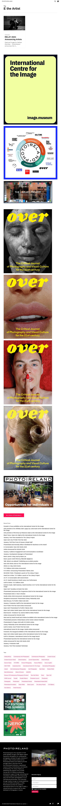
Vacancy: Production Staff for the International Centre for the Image (24, 603)
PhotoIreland (16, 681)
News (6, 31)
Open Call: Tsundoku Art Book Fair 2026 (16, 589)
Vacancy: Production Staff (11, 643)
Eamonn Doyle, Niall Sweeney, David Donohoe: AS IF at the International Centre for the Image (30, 585)
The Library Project (40, 684)
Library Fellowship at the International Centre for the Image (21, 624)
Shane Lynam (30, 684)
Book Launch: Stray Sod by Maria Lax (15, 556)
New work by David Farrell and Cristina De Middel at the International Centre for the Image (30, 617)
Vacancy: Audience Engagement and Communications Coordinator (23, 551)
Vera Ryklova (7, 687)
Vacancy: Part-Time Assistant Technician (16, 646)
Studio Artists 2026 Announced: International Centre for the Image (23, 596)
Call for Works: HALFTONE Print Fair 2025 (16, 627)
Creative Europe (51, 656)
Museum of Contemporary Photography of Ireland (16, 675)
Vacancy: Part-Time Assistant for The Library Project (19, 537)
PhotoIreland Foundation (10, 684)
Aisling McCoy (7, 656)
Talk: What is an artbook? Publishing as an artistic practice (21, 561)
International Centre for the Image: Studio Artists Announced (21, 629)
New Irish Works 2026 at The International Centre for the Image (22, 563)
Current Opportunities (34, 659)
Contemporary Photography (38, 656)
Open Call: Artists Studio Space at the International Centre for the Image (25, 634)
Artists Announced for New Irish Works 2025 (17, 641)
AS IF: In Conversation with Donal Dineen (16, 578)
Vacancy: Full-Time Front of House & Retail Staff (18, 542)
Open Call (49, 675)
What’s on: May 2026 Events (12, 566)
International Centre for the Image (31, 665)
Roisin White (22, 684)
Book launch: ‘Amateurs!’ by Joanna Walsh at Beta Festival (21, 612)
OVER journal (7, 678)
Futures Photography (27, 662)
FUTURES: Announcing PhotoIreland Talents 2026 (19, 570)
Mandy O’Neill (50, 669)
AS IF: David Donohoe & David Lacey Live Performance (20, 580)
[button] (58, 1)
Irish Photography (32, 669)
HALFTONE (7, 665)
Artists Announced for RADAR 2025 (14, 615)
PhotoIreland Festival (27, 681)
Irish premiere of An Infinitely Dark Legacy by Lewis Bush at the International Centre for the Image (29, 529)
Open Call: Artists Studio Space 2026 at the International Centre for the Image (27, 610)
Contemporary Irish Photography (21, 656)
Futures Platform (38, 662)
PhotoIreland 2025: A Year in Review (14, 594)
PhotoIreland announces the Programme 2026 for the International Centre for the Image (30, 591)
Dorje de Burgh (45, 659)
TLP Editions (51, 684)
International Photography (49, 665)
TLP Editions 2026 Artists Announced (15, 568)
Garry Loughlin (48, 662)
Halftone (19, 761)
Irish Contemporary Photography (18, 669)
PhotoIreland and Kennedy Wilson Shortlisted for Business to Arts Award (25, 544)
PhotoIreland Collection (11, 765)
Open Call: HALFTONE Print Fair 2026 (15, 540)
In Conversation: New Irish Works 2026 (15, 547)
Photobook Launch (34, 678)
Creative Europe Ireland (10, 659)
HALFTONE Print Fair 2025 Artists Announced (17, 605)
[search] (55, 1)
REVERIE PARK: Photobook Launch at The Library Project (21, 573)
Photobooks (44, 678)
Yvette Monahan (17, 687)
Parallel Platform (24, 678)
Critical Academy (22, 659)
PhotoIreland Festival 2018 (40, 681)
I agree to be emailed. (39, 789)
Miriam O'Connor (20, 672)
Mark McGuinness (8, 672)
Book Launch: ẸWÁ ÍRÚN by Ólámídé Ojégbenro (18, 559)
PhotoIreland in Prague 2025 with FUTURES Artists (19, 622)
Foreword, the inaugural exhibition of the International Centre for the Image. (26, 631)
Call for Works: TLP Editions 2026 (14, 582)
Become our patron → (22, 803)
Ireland (6, 669)
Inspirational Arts (16, 665)
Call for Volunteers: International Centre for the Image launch (22, 636)
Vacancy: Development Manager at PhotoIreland (18, 554)
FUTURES (16, 662)
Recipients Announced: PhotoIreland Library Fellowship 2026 (22, 598)
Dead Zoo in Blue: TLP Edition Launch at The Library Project (22, 575)
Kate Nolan (42, 669)
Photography (7, 681)
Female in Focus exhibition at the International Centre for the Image (24, 526)
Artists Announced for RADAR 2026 (14, 549)
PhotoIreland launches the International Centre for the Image (22, 639)
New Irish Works (35, 675)
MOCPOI (28, 672)
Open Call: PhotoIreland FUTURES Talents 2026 (18, 608)
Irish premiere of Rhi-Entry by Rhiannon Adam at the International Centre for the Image (29, 533)
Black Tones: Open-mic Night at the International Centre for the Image (24, 535)
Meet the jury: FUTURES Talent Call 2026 (16, 601)
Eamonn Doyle (7, 662)
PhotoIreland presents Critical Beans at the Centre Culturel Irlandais (24, 620)
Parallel (15, 678)
